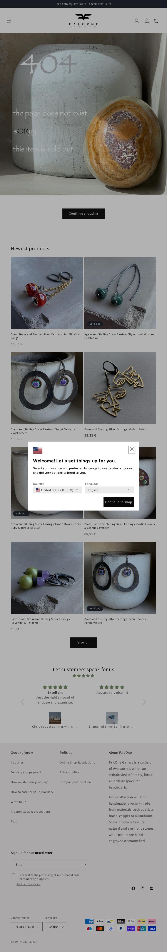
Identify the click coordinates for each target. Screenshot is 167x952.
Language (92, 483)
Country (38, 483)
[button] (132, 450)
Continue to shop (118, 502)
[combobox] (54, 490)
